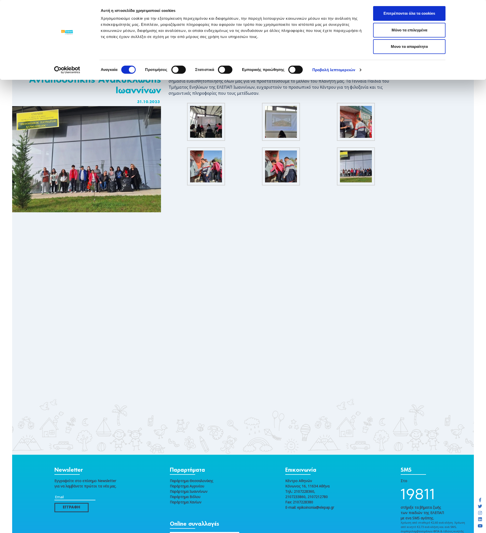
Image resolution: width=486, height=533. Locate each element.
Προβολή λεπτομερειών (333, 70)
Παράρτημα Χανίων (185, 502)
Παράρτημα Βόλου (185, 496)
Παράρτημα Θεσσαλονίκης (191, 480)
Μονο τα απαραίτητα (409, 46)
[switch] (178, 70)
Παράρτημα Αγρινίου (187, 486)
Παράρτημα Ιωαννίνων (189, 491)
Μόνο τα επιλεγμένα (409, 30)
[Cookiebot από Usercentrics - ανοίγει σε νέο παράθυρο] (67, 70)
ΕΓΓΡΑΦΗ (71, 507)
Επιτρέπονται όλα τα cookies (409, 13)
